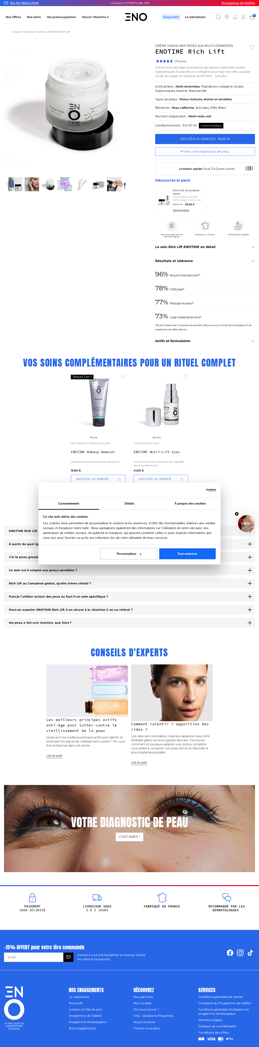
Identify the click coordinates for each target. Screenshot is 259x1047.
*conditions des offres (213, 1032)
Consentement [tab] (68, 503)
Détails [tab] (130, 503)
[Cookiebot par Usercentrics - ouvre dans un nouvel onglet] (211, 490)
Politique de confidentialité (217, 1026)
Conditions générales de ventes (220, 997)
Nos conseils (142, 1003)
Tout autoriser (187, 553)
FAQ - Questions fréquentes (153, 1016)
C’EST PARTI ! (129, 837)
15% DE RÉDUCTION (24, 3)
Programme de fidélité (238, 3)
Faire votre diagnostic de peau (206, 151)
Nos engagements (82, 1028)
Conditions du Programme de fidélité (224, 1003)
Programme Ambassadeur (87, 1022)
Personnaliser (126, 553)
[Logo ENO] (136, 17)
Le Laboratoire (79, 997)
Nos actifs (76, 1003)
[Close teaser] (237, 514)
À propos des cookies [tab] (190, 503)
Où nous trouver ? (146, 1009)
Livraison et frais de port (85, 1009)
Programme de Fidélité (85, 1016)
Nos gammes (143, 997)
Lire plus (221, 76)
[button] (246, 523)
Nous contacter (145, 1022)
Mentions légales (210, 1020)
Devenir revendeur (147, 1028)
